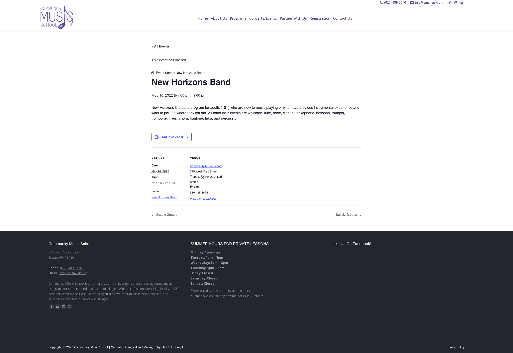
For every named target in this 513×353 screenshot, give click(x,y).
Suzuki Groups (166, 214)
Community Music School (206, 166)
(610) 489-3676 (395, 2)
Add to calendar (172, 137)
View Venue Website (203, 199)
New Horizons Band (164, 197)
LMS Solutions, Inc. (174, 347)
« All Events (160, 46)
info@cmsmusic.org (73, 273)
